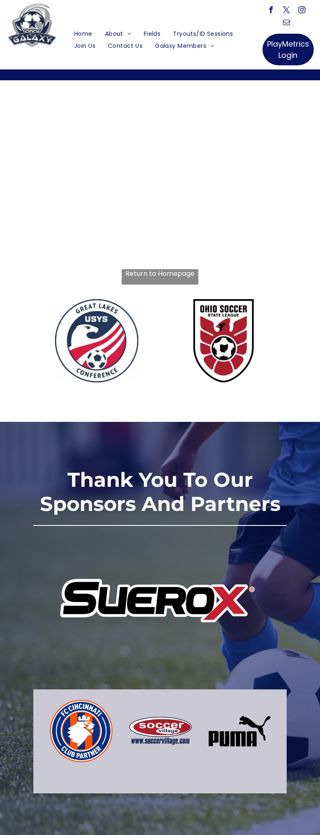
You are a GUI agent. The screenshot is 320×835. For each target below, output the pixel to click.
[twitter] (286, 11)
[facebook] (271, 11)
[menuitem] (83, 34)
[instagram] (302, 11)
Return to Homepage (160, 273)
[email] (286, 23)
